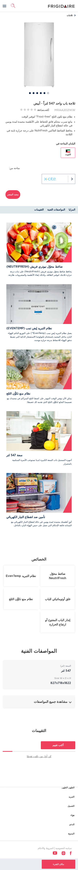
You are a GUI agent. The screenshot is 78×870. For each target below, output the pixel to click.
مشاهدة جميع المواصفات (50, 701)
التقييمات (39, 209)
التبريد (71, 797)
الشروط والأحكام (46, 848)
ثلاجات (70, 15)
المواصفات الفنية (56, 209)
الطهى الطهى (68, 787)
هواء (72, 815)
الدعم (71, 824)
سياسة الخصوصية (64, 848)
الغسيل (71, 806)
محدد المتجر (13, 194)
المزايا (72, 209)
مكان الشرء (58, 864)
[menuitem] (71, 853)
